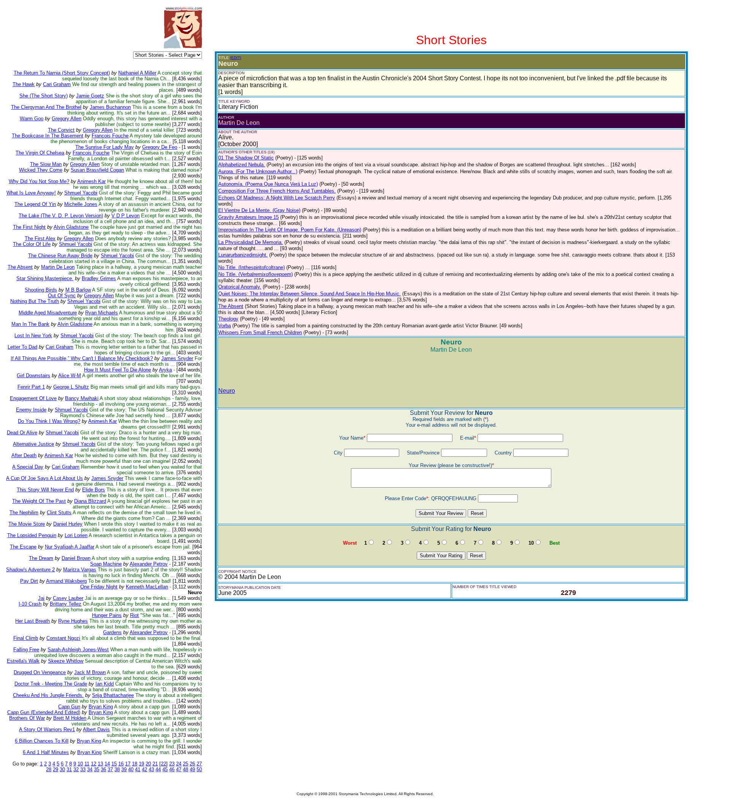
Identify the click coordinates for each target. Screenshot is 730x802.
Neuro (226, 390)
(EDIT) (235, 58)
